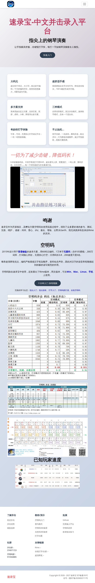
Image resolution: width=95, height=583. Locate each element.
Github (66, 520)
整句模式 (38, 524)
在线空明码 (75, 290)
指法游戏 (42, 290)
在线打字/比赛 (41, 551)
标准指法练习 (68, 532)
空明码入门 (39, 520)
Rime (37, 547)
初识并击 (11, 520)
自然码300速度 (41, 532)
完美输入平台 (68, 524)
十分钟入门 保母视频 (47, 283)
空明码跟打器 (63, 290)
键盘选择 (11, 528)
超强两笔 (38, 555)
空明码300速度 (41, 528)
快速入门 (47, 55)
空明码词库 (67, 528)
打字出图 (38, 536)
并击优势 (11, 524)
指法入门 (33, 290)
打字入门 (52, 290)
